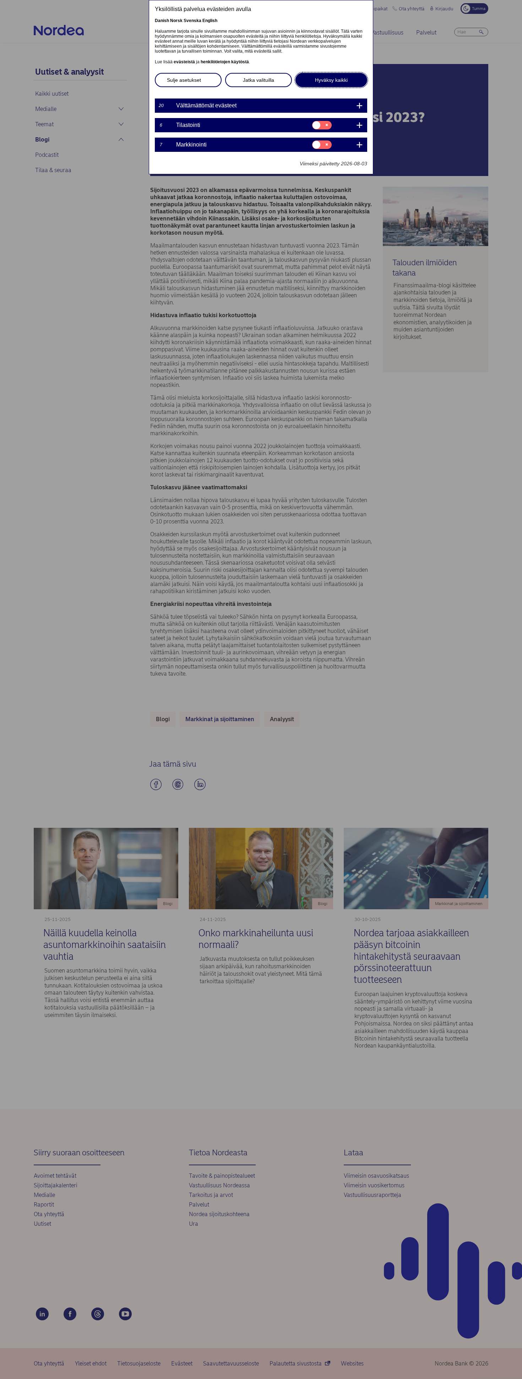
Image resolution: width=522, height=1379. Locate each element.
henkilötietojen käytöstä (225, 61)
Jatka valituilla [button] (258, 80)
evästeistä (184, 61)
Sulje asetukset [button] (184, 80)
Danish (162, 20)
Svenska (192, 20)
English (209, 20)
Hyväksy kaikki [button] (331, 80)
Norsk (176, 20)
